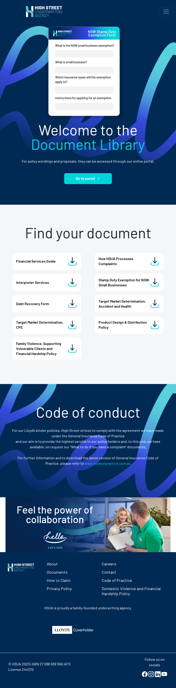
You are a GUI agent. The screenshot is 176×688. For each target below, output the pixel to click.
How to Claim (59, 580)
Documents (57, 572)
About (52, 563)
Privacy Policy (59, 588)
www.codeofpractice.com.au (108, 463)
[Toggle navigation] (166, 11)
